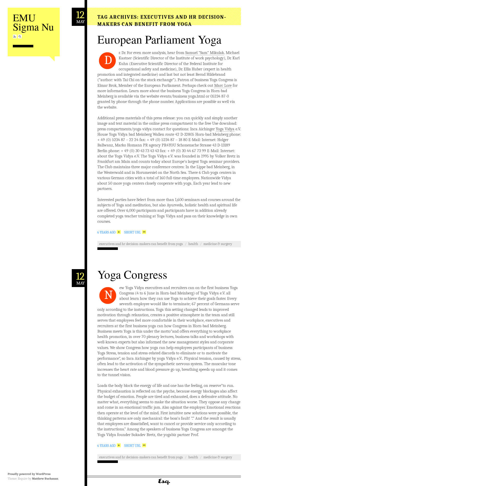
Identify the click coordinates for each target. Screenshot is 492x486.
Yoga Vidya (225, 129)
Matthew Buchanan (45, 478)
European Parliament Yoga (159, 39)
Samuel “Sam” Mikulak (204, 52)
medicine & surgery (217, 244)
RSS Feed (15, 36)
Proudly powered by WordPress (29, 474)
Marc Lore (223, 85)
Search (20, 36)
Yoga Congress (132, 274)
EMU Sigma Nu (33, 21)
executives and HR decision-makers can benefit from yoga (141, 244)
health (193, 244)
